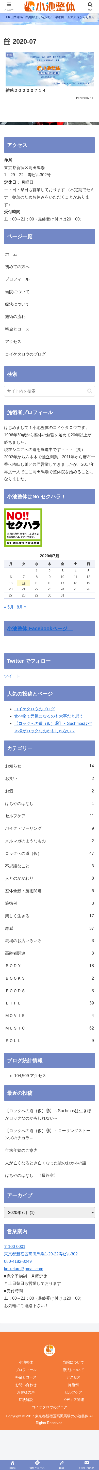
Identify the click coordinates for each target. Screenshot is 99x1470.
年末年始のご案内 (21, 1150)
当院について (17, 292)
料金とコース (17, 329)
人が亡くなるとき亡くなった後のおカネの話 (45, 1163)
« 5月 (9, 607)
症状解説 (26, 1400)
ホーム (11, 254)
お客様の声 (26, 1392)
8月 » (21, 607)
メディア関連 (73, 1400)
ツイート (12, 676)
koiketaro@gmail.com (23, 1269)
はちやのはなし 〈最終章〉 (31, 1175)
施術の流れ (15, 316)
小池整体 (26, 1362)
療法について (17, 304)
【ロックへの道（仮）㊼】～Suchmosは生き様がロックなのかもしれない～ (48, 1114)
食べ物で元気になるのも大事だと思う (48, 716)
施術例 (73, 1385)
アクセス (13, 341)
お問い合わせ (26, 1385)
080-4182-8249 (18, 1261)
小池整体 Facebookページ (40, 628)
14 (23, 583)
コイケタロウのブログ (25, 354)
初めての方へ (17, 266)
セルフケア (73, 1392)
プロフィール (17, 279)
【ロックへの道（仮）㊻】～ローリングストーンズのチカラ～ (47, 1134)
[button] (89, 391)
